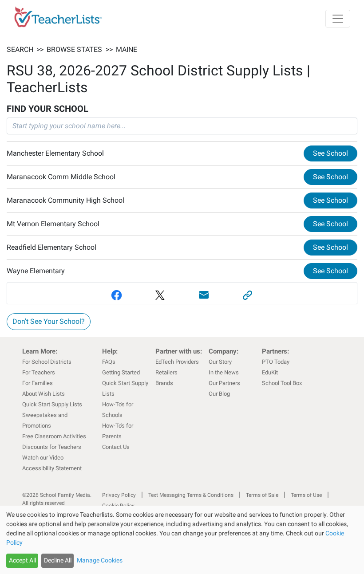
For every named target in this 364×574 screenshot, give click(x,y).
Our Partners (224, 383)
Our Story (220, 361)
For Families (37, 383)
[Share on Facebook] (116, 295)
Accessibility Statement (52, 468)
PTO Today (275, 361)
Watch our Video (42, 457)
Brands (164, 383)
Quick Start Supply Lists (52, 404)
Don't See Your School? (48, 321)
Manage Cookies (100, 560)
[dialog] (182, 540)
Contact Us (116, 447)
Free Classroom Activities (54, 436)
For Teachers (38, 372)
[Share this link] (248, 295)
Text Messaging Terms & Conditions (190, 495)
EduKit (270, 372)
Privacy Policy (119, 495)
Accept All (22, 560)
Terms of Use (306, 495)
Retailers (166, 372)
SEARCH (20, 49)
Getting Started (121, 372)
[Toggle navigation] (337, 19)
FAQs (108, 361)
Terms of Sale (262, 495)
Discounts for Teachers (51, 447)
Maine (126, 49)
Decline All (57, 560)
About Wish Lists (43, 393)
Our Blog (219, 393)
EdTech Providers (177, 361)
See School (330, 153)
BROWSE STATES (74, 49)
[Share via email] (204, 295)
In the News (224, 372)
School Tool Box (282, 383)
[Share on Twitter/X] (160, 295)
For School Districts (46, 361)
